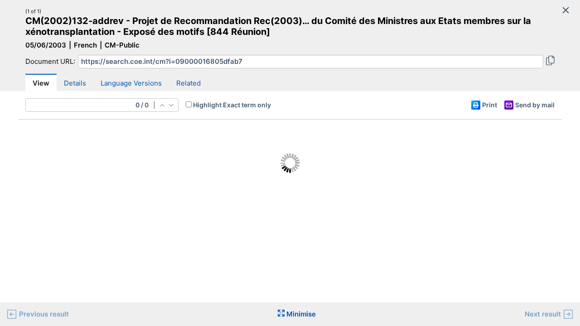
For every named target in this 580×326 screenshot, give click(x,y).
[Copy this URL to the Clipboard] (550, 61)
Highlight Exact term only (232, 105)
